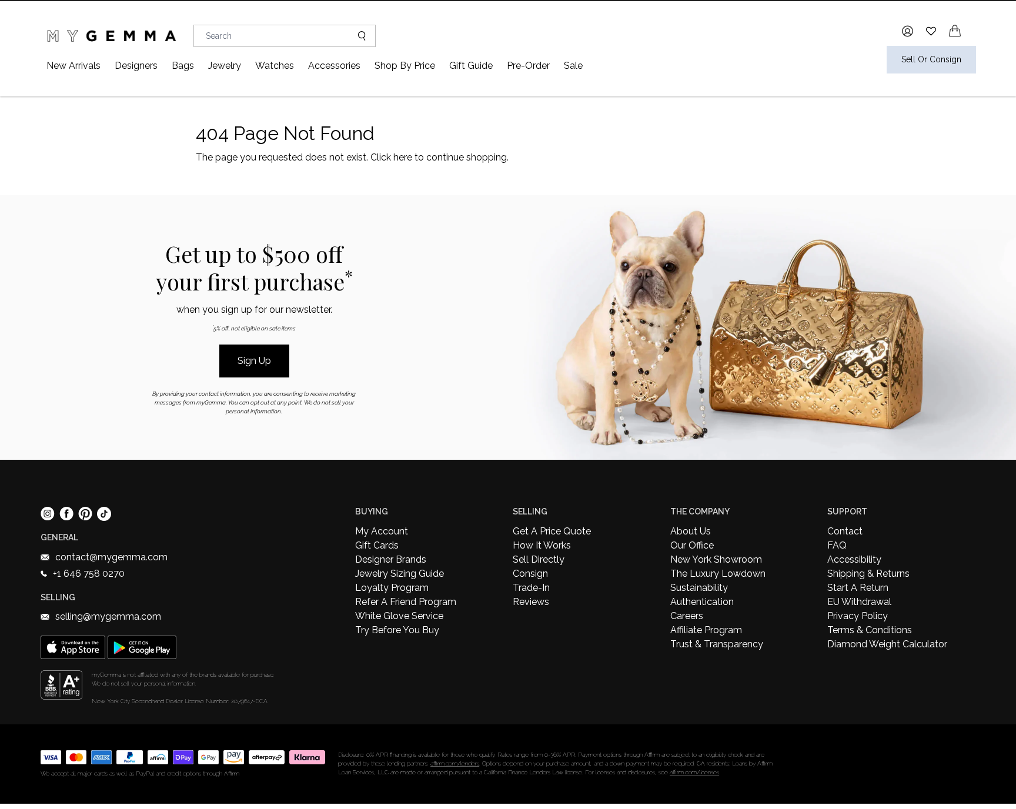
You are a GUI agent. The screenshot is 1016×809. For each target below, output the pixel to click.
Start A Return (857, 587)
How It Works (542, 545)
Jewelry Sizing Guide (399, 573)
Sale (573, 65)
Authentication (702, 601)
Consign (530, 573)
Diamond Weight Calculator (887, 644)
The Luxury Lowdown (718, 573)
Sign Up (254, 360)
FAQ (837, 545)
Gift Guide (471, 65)
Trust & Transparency (716, 644)
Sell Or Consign (931, 59)
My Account (381, 531)
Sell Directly (538, 559)
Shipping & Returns (868, 573)
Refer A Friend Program (405, 601)
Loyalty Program (392, 587)
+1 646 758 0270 (89, 573)
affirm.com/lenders (454, 763)
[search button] (357, 35)
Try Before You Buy (397, 630)
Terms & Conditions (869, 630)
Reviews (531, 601)
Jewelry (224, 65)
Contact (845, 531)
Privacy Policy (857, 615)
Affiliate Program (706, 630)
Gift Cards (377, 545)
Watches (274, 65)
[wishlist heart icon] (931, 31)
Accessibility (854, 559)
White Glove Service (399, 615)
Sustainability (699, 587)
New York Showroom (716, 559)
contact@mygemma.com (111, 557)
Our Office (692, 545)
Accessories (334, 65)
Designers (136, 65)
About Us (690, 531)
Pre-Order (528, 65)
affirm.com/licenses (694, 772)
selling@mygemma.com (108, 616)
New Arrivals (73, 65)
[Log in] (907, 31)
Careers (686, 615)
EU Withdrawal (859, 601)
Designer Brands (390, 559)
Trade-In (531, 587)
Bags (183, 65)
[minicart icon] (955, 31)
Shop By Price (405, 65)
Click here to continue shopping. (439, 157)
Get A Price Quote (552, 531)
